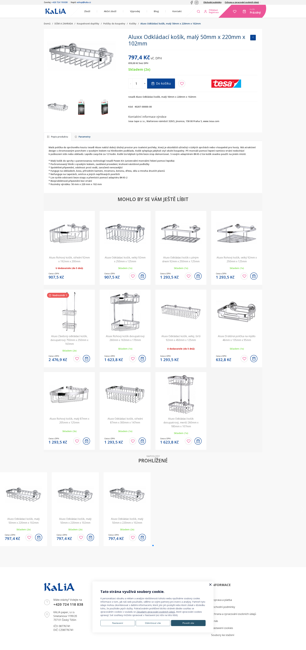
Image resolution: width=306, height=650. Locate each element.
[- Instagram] (196, 2)
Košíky (132, 23)
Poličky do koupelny (114, 23)
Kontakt (177, 11)
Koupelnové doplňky (88, 23)
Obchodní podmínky (212, 2)
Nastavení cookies (222, 628)
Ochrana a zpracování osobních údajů (242, 2)
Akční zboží (110, 11)
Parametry (85, 136)
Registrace (214, 12)
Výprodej (135, 11)
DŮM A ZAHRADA (64, 23)
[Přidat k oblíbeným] (181, 83)
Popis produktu (59, 136)
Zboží (87, 11)
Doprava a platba (221, 600)
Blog (156, 11)
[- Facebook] (191, 2)
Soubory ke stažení (222, 635)
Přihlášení (213, 10)
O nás (214, 621)
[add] (142, 276)
